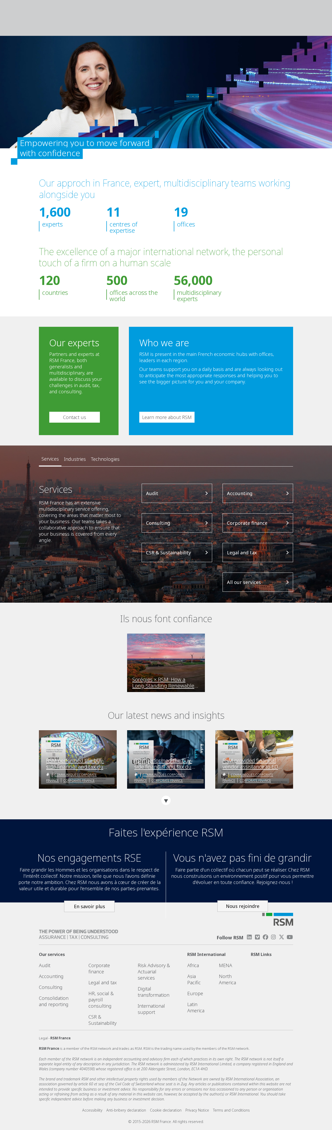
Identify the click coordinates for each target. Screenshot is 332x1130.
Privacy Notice (197, 1110)
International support (151, 1009)
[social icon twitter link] (281, 937)
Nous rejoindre (242, 906)
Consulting (51, 987)
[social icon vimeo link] (257, 937)
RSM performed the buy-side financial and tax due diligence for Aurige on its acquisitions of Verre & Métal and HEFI (76, 763)
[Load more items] (166, 800)
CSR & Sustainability (102, 1020)
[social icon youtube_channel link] (289, 937)
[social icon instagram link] (273, 937)
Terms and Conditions (231, 1110)
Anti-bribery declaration (126, 1110)
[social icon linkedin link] (249, 937)
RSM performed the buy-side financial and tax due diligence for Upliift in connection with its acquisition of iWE (164, 763)
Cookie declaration (166, 1110)
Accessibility (92, 1110)
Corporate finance (79, 780)
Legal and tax (102, 982)
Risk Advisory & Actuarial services (154, 971)
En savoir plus (89, 906)
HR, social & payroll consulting (101, 999)
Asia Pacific (194, 979)
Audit (44, 965)
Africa (193, 965)
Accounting (51, 976)
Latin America (195, 1007)
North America (227, 979)
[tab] (50, 459)
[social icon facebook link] (265, 937)
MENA (225, 965)
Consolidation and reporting (53, 1001)
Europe (195, 993)
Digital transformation (153, 992)
